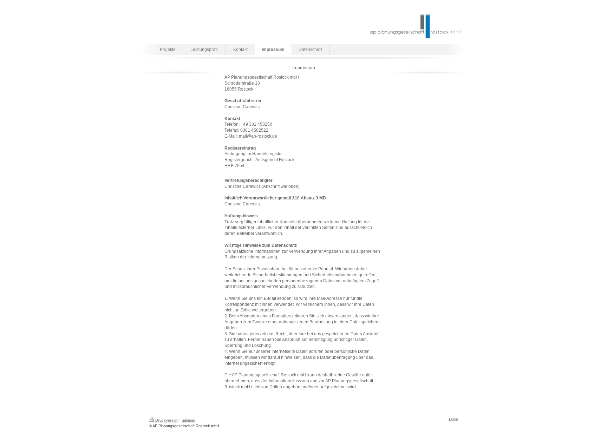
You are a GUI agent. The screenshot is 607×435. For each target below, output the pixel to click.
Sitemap (188, 420)
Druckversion (166, 420)
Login (453, 419)
